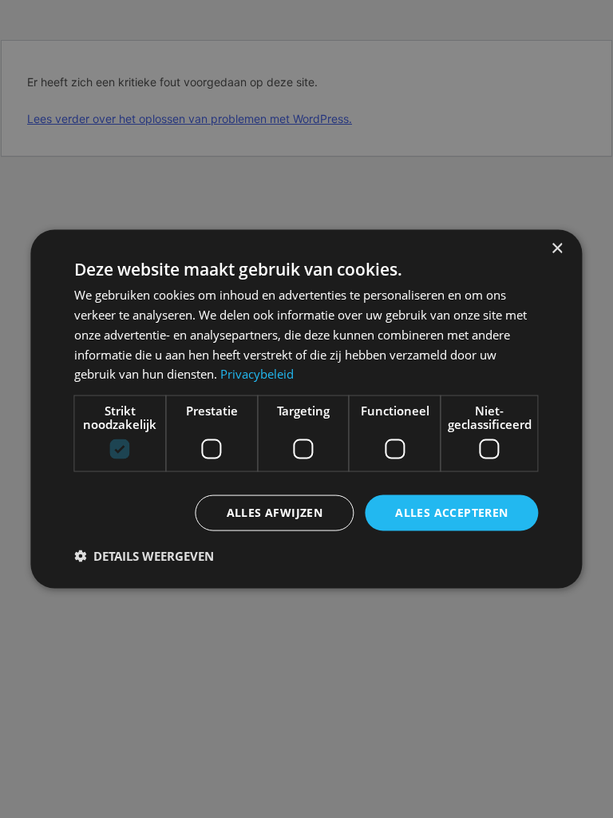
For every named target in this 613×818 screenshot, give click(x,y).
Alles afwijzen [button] (275, 512)
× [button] (557, 249)
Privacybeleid (257, 374)
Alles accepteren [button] (451, 512)
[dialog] (306, 409)
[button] (144, 555)
